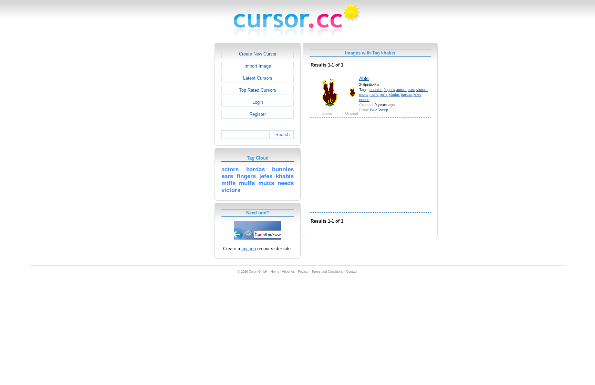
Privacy (303, 271)
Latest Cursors (257, 78)
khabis (394, 94)
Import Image (257, 66)
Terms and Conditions (327, 271)
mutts (363, 94)
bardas (407, 94)
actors (401, 90)
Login (257, 102)
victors (422, 90)
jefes (417, 94)
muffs (374, 94)
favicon (248, 248)
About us (288, 271)
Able (364, 78)
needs (364, 100)
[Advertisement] (184, 146)
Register (257, 114)
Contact (351, 271)
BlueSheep (379, 110)
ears (411, 90)
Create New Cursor (257, 54)
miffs (384, 94)
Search (282, 134)
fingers (389, 90)
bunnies (376, 90)
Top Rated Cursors (257, 90)
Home (275, 271)
